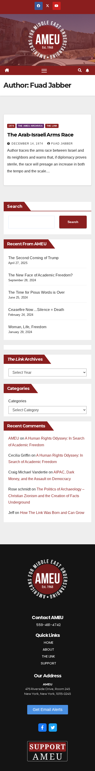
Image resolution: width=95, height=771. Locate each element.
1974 (11, 126)
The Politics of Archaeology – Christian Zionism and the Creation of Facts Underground (46, 495)
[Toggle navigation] (44, 70)
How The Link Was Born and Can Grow (52, 513)
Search (14, 206)
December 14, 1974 (28, 143)
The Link (52, 126)
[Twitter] (53, 727)
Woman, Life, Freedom (27, 327)
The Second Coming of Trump (33, 258)
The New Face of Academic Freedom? (40, 275)
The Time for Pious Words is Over (36, 292)
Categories (17, 401)
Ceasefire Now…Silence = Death (36, 310)
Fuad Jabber (62, 143)
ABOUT (48, 649)
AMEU (13, 438)
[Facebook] (42, 727)
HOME (48, 642)
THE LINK (48, 656)
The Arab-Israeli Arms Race (40, 135)
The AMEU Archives (30, 126)
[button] (80, 70)
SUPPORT (48, 663)
